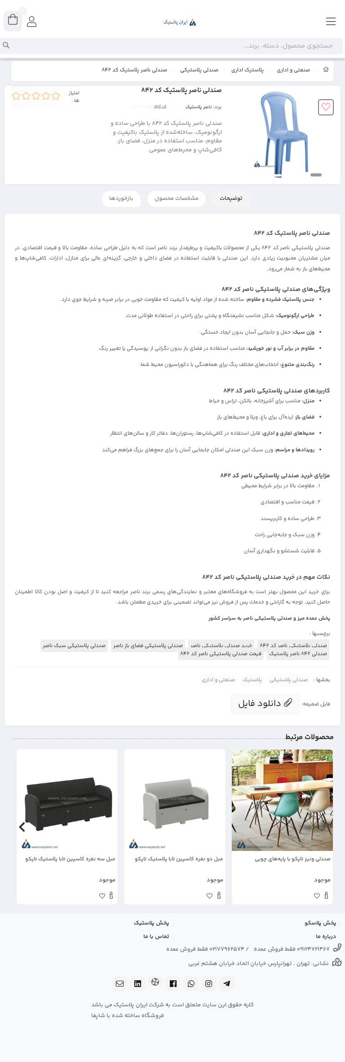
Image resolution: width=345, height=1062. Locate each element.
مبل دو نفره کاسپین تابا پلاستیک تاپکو (179, 859)
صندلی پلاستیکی (199, 70)
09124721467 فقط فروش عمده (292, 949)
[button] (323, 827)
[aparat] (155, 982)
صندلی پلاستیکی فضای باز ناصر (148, 646)
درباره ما (326, 936)
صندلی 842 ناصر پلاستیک (298, 654)
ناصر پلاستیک (199, 107)
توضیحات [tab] (231, 198)
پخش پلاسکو (320, 923)
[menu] (331, 22)
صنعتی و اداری (293, 70)
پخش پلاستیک (151, 923)
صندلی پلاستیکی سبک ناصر (74, 646)
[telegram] (227, 984)
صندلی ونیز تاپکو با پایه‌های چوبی (293, 859)
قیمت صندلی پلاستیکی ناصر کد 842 (220, 654)
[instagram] (209, 984)
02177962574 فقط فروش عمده (205, 949)
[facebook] (173, 984)
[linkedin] (137, 984)
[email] (120, 984)
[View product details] (326, 896)
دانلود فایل (260, 704)
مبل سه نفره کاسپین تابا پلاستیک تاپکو (70, 859)
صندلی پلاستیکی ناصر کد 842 (293, 646)
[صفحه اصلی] (326, 70)
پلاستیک (252, 680)
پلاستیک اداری (247, 70)
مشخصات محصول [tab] (177, 198)
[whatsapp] (191, 984)
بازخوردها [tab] (121, 198)
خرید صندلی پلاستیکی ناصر (221, 646)
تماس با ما (156, 936)
